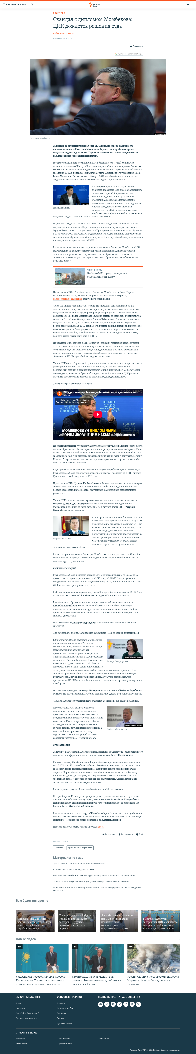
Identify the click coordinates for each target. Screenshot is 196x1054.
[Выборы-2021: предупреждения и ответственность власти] (70, 276)
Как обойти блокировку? (27, 1013)
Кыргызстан (21, 1044)
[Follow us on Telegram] (119, 1004)
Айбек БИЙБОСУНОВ (63, 33)
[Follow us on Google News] (132, 1004)
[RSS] (138, 1004)
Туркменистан (65, 1044)
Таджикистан (64, 1039)
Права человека (64, 1023)
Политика (59, 13)
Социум (60, 1018)
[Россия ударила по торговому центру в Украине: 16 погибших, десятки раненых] (153, 958)
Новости (61, 1003)
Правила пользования (26, 1018)
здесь (101, 827)
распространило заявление (67, 299)
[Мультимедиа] (188, 4)
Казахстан (21, 1039)
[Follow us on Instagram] (106, 1004)
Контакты (20, 1008)
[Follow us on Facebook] (113, 1004)
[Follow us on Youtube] (100, 1004)
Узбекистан (104, 1039)
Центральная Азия (66, 1008)
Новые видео (26, 939)
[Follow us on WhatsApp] (125, 1004)
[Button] (136, 46)
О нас (18, 1003)
